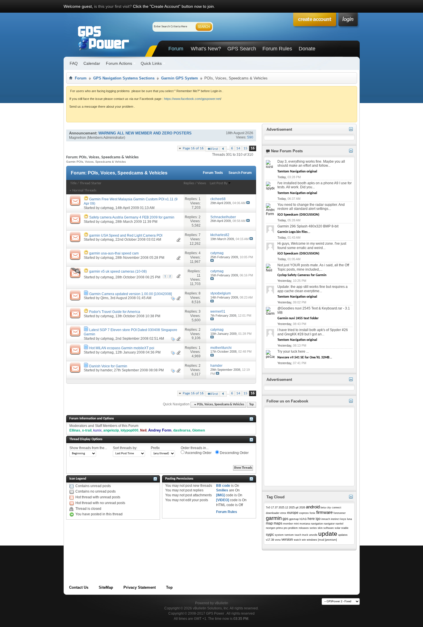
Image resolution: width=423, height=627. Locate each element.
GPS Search (241, 49)
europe (292, 513)
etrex (283, 513)
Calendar (91, 63)
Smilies (222, 490)
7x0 (268, 507)
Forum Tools (213, 173)
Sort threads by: (125, 448)
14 (238, 148)
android (313, 506)
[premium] (331, 539)
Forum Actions (119, 63)
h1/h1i (303, 519)
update (327, 533)
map (269, 523)
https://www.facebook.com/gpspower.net (192, 98)
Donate (307, 49)
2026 (302, 507)
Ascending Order (198, 453)
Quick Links (151, 63)
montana (305, 523)
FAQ (74, 63)
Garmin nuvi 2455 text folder (298, 318)
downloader (272, 513)
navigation (317, 523)
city (329, 507)
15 (245, 148)
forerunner (340, 513)
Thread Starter (91, 183)
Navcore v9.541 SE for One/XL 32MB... (304, 357)
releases (304, 528)
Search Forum (240, 173)
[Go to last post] (248, 203)
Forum (175, 49)
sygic (270, 535)
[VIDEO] (222, 500)
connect (336, 507)
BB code (223, 486)
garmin (274, 518)
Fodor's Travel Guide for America (114, 312)
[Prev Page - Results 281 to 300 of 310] (223, 149)
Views (201, 183)
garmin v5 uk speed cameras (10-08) (118, 271)
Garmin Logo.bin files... (293, 232)
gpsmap (294, 519)
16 (253, 148)
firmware (324, 512)
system (279, 534)
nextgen (270, 528)
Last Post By (219, 183)
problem (293, 528)
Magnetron (77, 138)
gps (285, 519)
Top (251, 404)
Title (73, 183)
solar (337, 528)
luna (349, 519)
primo (279, 528)
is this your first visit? (113, 6)
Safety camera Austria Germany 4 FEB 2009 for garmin (131, 217)
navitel (339, 523)
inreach (325, 519)
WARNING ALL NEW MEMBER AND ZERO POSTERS (145, 133)
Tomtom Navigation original (297, 171)
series (313, 528)
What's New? (206, 49)
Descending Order (234, 453)
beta (323, 507)
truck (305, 534)
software (328, 528)
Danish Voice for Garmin (108, 366)
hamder (106, 370)
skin (320, 528)
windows (312, 539)
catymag (107, 208)
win (304, 539)
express (304, 513)
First (214, 149)
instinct (335, 519)
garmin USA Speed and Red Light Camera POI (125, 235)
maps (278, 523)
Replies (189, 183)
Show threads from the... (88, 448)
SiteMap (106, 587)
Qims (104, 298)
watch (297, 539)
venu (278, 539)
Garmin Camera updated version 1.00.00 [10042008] (130, 294)
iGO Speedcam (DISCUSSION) (298, 214)
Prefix (155, 448)
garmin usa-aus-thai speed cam (114, 253)
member (288, 523)
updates (343, 534)
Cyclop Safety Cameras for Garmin (301, 275)
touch (298, 534)
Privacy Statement (139, 587)
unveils (313, 534)
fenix (312, 513)
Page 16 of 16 (193, 148)
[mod (321, 539)
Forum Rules (277, 49)
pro (285, 528)
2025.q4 (293, 507)
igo (318, 519)
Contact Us (78, 587)
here (311, 519)
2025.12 (283, 507)
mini (296, 523)
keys (343, 519)
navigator (329, 523)
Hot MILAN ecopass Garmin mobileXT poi (121, 348)
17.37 (274, 507)
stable (344, 528)
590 (250, 137)
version (287, 539)
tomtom (289, 534)
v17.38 (270, 539)
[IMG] (220, 495)
